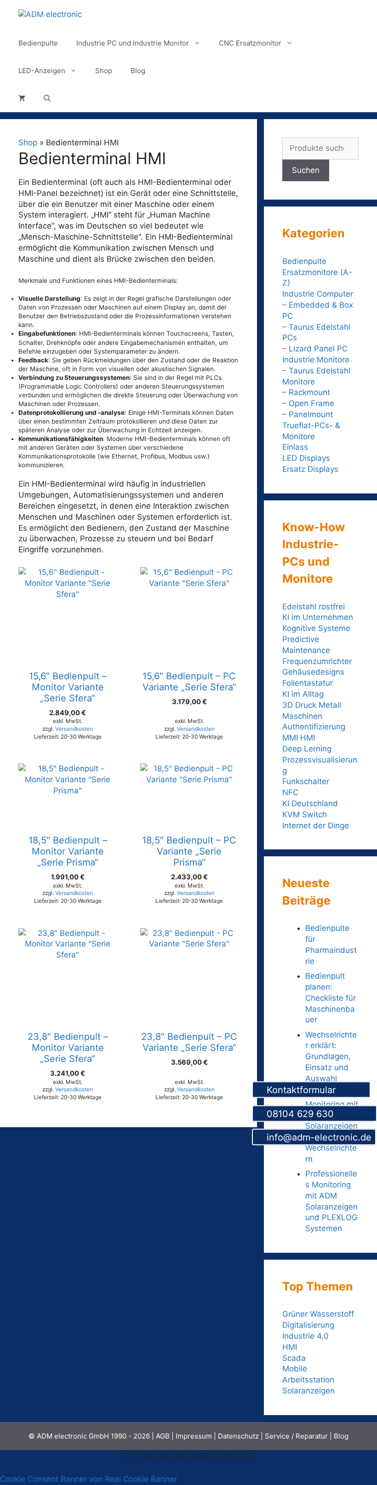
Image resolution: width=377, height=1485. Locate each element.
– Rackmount (306, 392)
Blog (138, 70)
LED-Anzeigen (41, 70)
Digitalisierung (308, 1325)
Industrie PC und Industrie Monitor (132, 43)
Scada (294, 1358)
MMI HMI (298, 737)
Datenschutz (238, 1436)
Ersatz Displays (311, 469)
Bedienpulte (38, 43)
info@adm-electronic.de (317, 1137)
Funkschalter (305, 781)
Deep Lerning (306, 748)
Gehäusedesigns (313, 672)
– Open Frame (308, 403)
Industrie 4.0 (305, 1336)
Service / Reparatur (296, 1436)
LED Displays (306, 458)
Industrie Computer (317, 293)
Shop (103, 70)
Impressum (194, 1436)
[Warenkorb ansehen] (21, 98)
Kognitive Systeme (316, 628)
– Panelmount (307, 414)
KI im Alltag (303, 694)
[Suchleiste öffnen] (47, 98)
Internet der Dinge (315, 825)
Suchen (306, 170)
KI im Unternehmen (317, 617)
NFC (290, 792)
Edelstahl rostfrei (313, 606)
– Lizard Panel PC (315, 348)
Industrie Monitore (315, 359)
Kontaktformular (315, 1089)
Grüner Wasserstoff (318, 1314)
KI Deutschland (310, 803)
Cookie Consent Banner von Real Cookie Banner (88, 1479)
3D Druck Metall (311, 705)
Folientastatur (307, 683)
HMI (289, 1347)
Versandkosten (74, 728)
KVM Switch (304, 814)
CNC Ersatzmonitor (250, 43)
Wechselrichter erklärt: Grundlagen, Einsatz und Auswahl (331, 1056)
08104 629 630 (318, 1113)
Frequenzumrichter (317, 661)
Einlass (295, 447)
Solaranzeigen (308, 1390)
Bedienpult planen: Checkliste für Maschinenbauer (330, 997)
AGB (163, 1436)
